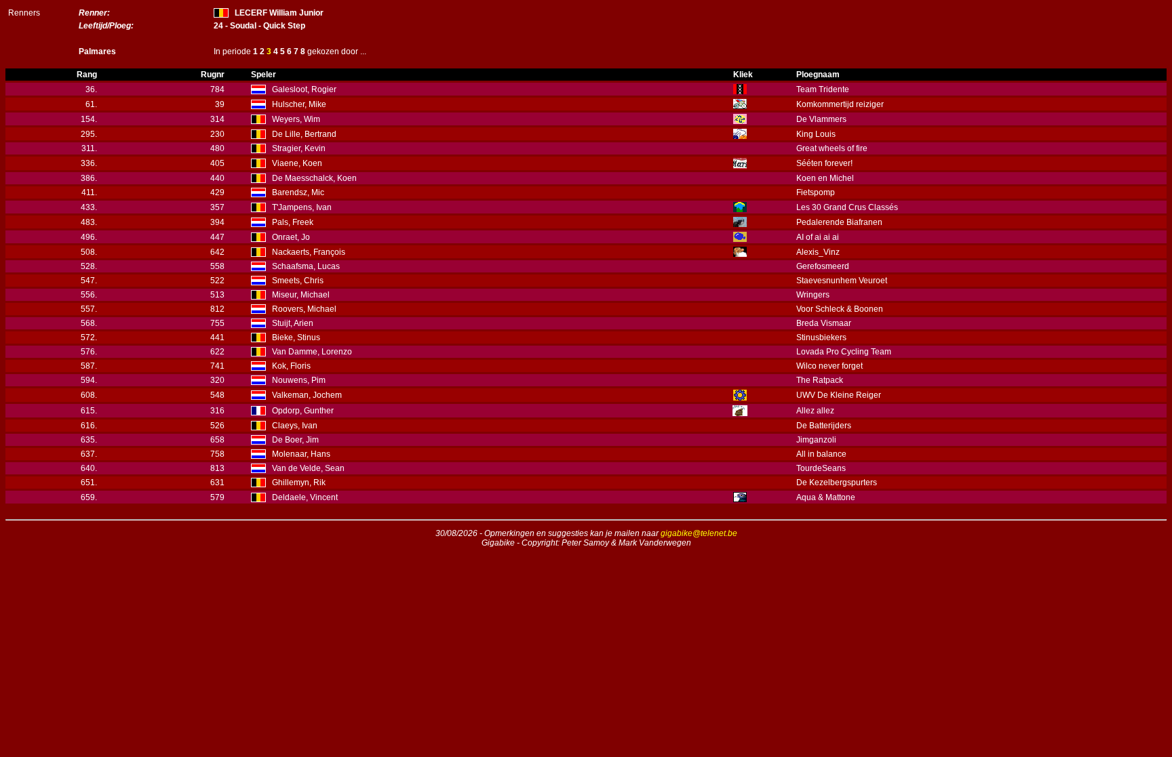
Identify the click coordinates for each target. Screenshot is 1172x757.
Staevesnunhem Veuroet (841, 280)
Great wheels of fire (831, 148)
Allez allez (815, 410)
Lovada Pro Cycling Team (843, 351)
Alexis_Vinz (818, 252)
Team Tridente (822, 89)
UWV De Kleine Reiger (838, 395)
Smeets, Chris (298, 280)
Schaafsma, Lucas (306, 266)
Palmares (97, 51)
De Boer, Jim (295, 440)
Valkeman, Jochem (307, 395)
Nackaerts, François (308, 252)
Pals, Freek (292, 222)
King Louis (816, 134)
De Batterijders (823, 425)
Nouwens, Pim (299, 380)
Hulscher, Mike (299, 104)
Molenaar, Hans (301, 454)
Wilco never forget (829, 366)
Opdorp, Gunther (303, 410)
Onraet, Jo (291, 237)
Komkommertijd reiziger (840, 104)
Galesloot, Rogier (304, 89)
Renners (24, 13)
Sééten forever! (824, 163)
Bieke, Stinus (296, 337)
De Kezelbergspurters (836, 482)
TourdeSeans (821, 468)
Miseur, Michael (301, 295)
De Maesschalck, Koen (314, 178)
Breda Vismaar (823, 323)
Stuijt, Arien (292, 323)
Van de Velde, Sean (308, 468)
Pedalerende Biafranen (839, 222)
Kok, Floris (291, 366)
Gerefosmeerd (822, 266)
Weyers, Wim (296, 119)
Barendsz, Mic (298, 192)
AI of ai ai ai (817, 237)
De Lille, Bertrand (304, 134)
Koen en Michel (825, 178)
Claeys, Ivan (294, 425)
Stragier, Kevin (299, 148)
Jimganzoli (816, 440)
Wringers (812, 295)
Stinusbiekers (821, 337)
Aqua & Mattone (825, 497)
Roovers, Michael (304, 309)
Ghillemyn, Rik (299, 482)
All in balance (821, 454)
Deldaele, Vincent (305, 497)
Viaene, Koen (297, 163)
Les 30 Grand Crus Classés (847, 207)
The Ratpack (819, 380)
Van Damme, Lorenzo (312, 351)
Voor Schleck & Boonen (839, 309)
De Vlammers (821, 119)
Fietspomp (815, 192)
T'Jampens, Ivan (302, 207)
